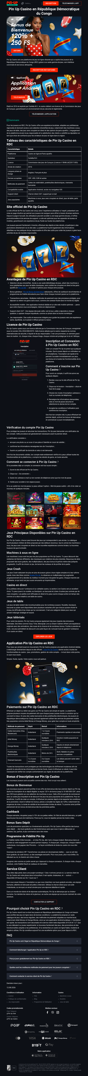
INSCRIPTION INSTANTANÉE (44, 70)
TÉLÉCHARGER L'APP (70, 3)
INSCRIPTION (51, 3)
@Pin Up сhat (11, 1013)
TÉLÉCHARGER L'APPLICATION (44, 114)
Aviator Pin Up (35, 575)
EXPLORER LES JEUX (44, 637)
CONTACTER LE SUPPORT (44, 902)
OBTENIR (17, 51)
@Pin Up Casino (12, 1019)
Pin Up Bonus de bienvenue (33, 292)
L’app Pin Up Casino (50, 650)
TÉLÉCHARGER (19, 97)
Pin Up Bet (22, 288)
